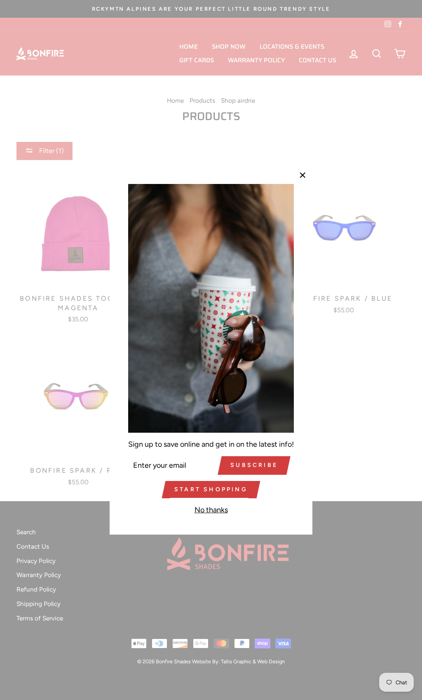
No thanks (211, 509)
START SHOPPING (211, 489)
